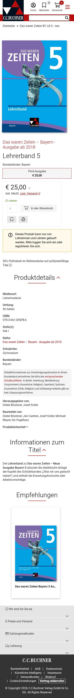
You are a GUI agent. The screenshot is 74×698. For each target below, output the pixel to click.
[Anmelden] (33, 6)
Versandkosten (29, 677)
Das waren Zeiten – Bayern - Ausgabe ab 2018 (32, 342)
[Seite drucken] (23, 219)
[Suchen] (67, 18)
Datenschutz (54, 669)
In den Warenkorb (41, 208)
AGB (37, 669)
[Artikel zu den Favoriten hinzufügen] (11, 219)
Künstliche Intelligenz (28, 673)
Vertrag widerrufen (52, 681)
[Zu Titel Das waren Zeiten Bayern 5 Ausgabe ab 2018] (35, 547)
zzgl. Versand (28, 193)
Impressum (54, 673)
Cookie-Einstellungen (23, 681)
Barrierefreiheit (20, 669)
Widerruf (50, 677)
